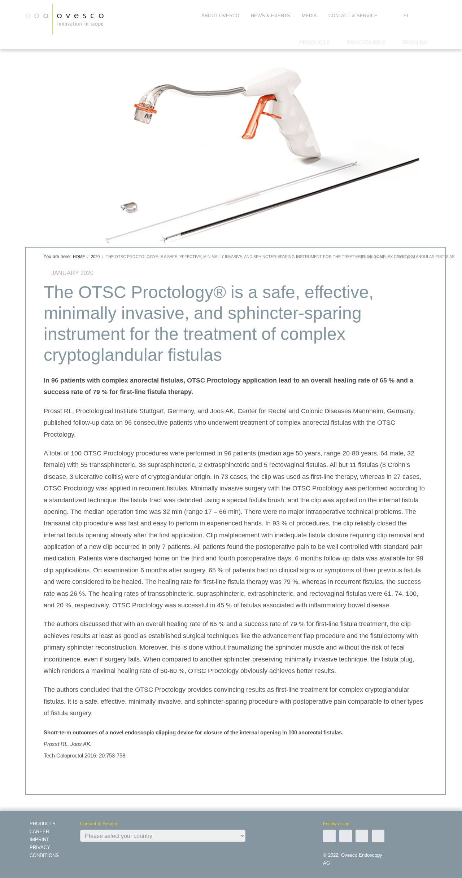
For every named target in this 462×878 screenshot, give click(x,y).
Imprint (39, 839)
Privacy (40, 847)
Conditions (44, 855)
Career (39, 831)
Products (43, 823)
